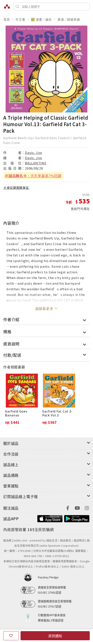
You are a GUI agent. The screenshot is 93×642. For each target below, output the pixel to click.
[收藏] (11, 635)
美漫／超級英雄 (69, 19)
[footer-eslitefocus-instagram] (87, 507)
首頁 (6, 19)
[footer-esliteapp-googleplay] (77, 518)
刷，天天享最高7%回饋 (33, 175)
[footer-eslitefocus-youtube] (77, 507)
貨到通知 (55, 635)
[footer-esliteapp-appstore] (50, 518)
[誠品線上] (6, 6)
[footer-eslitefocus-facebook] (68, 507)
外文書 (20, 19)
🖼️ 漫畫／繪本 (41, 19)
